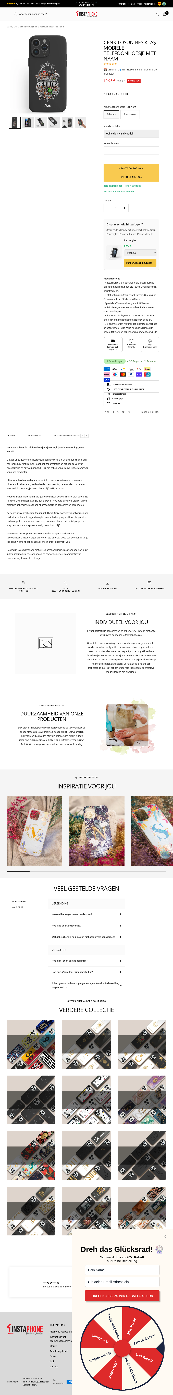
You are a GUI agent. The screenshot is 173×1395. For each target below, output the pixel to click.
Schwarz (111, 114)
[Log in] (157, 14)
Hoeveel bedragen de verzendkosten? (72, 914)
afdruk (53, 1346)
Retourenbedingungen (67, 435)
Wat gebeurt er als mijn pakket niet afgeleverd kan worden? (83, 937)
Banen (53, 1356)
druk (52, 1361)
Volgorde (17, 907)
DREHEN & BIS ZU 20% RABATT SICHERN (122, 1296)
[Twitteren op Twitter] (123, 412)
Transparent (130, 114)
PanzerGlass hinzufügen (139, 263)
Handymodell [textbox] (112, 126)
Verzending (35, 435)
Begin (9, 27)
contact (131, 4)
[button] (15, 123)
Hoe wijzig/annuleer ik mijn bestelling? (72, 972)
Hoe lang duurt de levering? (66, 925)
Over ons (122, 4)
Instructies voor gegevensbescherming (61, 1339)
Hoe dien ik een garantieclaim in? (70, 960)
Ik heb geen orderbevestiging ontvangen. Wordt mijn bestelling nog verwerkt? (85, 985)
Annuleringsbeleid (59, 1351)
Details (11, 435)
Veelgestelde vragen (146, 4)
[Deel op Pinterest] (118, 412)
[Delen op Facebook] (113, 412)
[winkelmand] (164, 14)
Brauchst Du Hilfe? (149, 412)
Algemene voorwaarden (62, 1331)
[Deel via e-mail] (129, 412)
